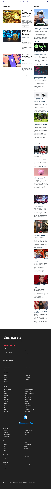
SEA (5, 407)
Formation (6, 401)
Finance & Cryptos (8, 360)
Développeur (6, 399)
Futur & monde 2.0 (8, 352)
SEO (5, 409)
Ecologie (28, 375)
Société (5, 373)
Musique (5, 444)
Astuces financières (8, 363)
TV (4, 446)
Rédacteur (6, 405)
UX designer (27, 411)
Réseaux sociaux (7, 355)
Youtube (26, 448)
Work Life (5, 462)
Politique (28, 377)
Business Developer (29, 389)
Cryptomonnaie (7, 11)
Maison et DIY (7, 434)
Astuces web (7, 350)
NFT (5, 369)
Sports (26, 434)
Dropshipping (28, 399)
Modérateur (27, 403)
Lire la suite (36, 41)
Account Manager (8, 389)
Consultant (6, 395)
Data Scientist (28, 397)
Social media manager (29, 409)
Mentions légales (32, 482)
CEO (5, 391)
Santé (27, 379)
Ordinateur (6, 456)
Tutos (5, 357)
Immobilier (28, 367)
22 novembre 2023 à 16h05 (27, 63)
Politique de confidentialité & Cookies (20, 482)
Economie (6, 375)
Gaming (25, 442)
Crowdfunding (29, 365)
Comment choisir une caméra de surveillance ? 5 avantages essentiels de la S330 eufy (40, 100)
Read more (26, 26)
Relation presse (28, 405)
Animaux (5, 430)
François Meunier (26, 16)
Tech (4, 348)
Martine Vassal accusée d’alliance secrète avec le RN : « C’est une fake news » (41, 260)
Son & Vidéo (6, 411)
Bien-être (6, 432)
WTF (5, 450)
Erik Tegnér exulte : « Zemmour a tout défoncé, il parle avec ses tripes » (40, 286)
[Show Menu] (3, 2)
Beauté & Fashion (29, 430)
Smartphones (28, 456)
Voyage (5, 448)
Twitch (25, 446)
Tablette (6, 458)
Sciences (6, 381)
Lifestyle (5, 428)
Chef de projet (28, 391)
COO (26, 395)
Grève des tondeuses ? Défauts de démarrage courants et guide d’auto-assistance (40, 124)
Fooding (27, 432)
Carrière (5, 464)
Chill (4, 440)
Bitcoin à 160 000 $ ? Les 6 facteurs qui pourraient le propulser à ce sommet (27, 33)
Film (5, 442)
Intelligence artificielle (30, 352)
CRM (5, 397)
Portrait (5, 379)
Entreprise (27, 350)
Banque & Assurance (30, 363)
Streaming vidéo (27, 444)
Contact (10, 482)
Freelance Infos (25, 2)
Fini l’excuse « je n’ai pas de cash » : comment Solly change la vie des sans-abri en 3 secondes (41, 28)
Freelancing (28, 464)
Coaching (6, 393)
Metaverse (27, 355)
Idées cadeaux (28, 458)
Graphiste (27, 401)
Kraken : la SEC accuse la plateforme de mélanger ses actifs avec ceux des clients (27, 57)
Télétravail (6, 469)
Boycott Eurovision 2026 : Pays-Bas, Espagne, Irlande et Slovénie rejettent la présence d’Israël (40, 205)
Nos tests (6, 454)
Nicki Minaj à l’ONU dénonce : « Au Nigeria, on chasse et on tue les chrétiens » (40, 311)
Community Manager (29, 393)
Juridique (28, 467)
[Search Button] (47, 2)
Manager (6, 403)
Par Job (5, 386)
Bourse (5, 365)
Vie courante (6, 436)
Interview (6, 377)
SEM (26, 407)
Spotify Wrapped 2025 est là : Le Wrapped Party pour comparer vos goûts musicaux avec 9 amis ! (41, 53)
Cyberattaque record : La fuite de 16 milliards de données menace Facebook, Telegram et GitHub (40, 77)
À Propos (4, 482)
